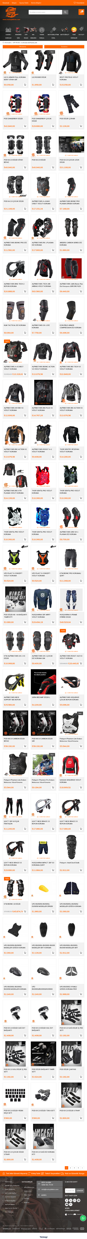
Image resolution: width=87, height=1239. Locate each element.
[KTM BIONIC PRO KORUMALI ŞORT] (71, 557)
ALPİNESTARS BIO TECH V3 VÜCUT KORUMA (70, 368)
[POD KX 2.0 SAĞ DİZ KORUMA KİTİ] (43, 1136)
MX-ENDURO (33, 36)
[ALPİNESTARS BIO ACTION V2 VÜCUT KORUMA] (71, 392)
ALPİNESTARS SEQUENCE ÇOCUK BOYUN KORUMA (69, 698)
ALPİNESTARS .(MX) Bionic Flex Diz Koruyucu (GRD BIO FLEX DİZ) (71, 285)
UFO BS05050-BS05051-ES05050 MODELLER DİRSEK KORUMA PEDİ (42, 905)
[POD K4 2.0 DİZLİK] (43, 144)
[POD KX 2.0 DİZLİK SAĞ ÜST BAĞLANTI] (15, 1012)
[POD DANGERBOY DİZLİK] (15, 103)
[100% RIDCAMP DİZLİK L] (43, 681)
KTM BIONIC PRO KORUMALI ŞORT (70, 574)
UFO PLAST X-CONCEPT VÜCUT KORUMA (13, 574)
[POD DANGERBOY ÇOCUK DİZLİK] (43, 103)
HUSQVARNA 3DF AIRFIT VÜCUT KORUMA (41, 616)
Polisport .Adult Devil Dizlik (69, 863)
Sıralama (64, 47)
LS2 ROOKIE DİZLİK (39, 77)
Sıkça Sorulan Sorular (11, 1208)
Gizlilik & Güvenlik (10, 1197)
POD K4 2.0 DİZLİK (39, 160)
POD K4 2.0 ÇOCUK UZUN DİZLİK (69, 161)
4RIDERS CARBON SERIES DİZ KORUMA (71, 244)
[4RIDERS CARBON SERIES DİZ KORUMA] (71, 227)
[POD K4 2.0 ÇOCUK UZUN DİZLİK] (71, 144)
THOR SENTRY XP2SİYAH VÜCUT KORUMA (69, 450)
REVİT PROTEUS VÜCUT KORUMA (69, 78)
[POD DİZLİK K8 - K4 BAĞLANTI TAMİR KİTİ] (15, 599)
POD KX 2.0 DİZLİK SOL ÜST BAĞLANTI (42, 1029)
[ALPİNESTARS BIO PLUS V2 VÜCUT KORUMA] (43, 392)
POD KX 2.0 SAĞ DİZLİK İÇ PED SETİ (71, 1029)
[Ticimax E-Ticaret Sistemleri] (44, 1237)
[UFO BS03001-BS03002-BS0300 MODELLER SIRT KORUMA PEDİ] (71, 929)
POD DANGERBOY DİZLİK (13, 119)
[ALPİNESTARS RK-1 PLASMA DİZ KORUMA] (43, 227)
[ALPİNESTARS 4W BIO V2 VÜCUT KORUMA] (15, 392)
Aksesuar (26, 1202)
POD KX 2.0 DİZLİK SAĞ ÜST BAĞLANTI (14, 1029)
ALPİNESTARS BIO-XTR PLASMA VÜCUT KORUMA (14, 492)
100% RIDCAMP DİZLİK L (41, 697)
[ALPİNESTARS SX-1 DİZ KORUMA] (43, 309)
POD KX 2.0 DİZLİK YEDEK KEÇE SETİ (13, 1112)
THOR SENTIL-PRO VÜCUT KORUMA (42, 492)
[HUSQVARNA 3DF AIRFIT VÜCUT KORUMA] (43, 599)
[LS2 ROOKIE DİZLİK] (43, 61)
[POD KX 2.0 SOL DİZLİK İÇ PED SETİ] (15, 1054)
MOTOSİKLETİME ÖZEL (53, 36)
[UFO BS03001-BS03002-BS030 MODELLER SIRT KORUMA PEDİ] (43, 929)
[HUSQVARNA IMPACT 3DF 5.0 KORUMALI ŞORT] (43, 847)
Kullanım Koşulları (10, 1200)
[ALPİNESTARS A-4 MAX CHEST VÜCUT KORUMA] (43, 185)
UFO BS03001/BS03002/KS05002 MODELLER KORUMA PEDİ (42, 988)
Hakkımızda (8, 1182)
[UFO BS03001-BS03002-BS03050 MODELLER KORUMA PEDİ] (15, 971)
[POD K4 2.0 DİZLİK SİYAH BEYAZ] (15, 144)
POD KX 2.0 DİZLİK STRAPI (70, 1111)
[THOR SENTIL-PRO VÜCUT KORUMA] (43, 475)
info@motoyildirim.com (50, 1189)
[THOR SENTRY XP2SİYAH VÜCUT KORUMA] (71, 433)
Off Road (26, 1198)
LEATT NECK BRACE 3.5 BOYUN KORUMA (41, 822)
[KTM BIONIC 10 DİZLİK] (15, 888)
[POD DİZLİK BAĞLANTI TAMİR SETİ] (43, 1054)
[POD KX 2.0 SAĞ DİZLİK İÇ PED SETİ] (71, 1012)
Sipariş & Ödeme (9, 1204)
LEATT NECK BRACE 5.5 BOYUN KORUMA (13, 864)
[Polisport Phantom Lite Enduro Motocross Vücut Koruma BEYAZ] (71, 723)
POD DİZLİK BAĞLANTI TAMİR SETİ (43, 1070)
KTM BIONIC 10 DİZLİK (12, 904)
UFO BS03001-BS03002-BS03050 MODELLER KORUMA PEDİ (15, 988)
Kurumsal (6, 3)
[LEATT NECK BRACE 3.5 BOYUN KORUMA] (43, 805)
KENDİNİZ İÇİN (18, 36)
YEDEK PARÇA (41, 36)
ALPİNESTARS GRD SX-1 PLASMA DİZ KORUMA (69, 533)
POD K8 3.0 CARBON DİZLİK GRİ (42, 740)
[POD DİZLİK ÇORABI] (71, 103)
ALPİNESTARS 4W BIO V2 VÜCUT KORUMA (13, 409)
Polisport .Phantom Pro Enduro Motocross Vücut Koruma (43, 781)
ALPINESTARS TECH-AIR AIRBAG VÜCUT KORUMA (41, 285)
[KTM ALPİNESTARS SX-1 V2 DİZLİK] (15, 640)
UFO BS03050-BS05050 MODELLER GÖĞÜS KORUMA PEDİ (14, 946)
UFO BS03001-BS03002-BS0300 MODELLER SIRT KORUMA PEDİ (69, 946)
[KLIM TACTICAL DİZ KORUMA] (15, 309)
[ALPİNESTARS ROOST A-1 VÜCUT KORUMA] (43, 433)
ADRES (43, 1195)
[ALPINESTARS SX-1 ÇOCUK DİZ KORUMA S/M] (43, 640)
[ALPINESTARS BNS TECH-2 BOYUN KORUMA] (15, 268)
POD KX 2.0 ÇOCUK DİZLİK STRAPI (14, 1153)
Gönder (80, 1191)
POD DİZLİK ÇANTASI (68, 1069)
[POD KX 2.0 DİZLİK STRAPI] (71, 1095)
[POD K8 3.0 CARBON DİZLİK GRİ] (43, 723)
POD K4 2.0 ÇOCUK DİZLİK (14, 201)
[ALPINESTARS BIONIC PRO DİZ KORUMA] (15, 227)
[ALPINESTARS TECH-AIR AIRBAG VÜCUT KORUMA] (43, 268)
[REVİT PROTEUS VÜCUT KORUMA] (71, 61)
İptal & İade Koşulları (10, 1193)
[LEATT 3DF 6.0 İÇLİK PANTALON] (15, 805)
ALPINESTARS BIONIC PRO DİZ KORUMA (15, 244)
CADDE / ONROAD (8, 36)
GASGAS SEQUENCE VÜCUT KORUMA (70, 781)
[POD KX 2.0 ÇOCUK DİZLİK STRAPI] (15, 1136)
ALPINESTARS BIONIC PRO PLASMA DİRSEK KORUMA (70, 202)
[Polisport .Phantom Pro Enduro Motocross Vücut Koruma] (43, 764)
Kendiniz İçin (27, 1191)
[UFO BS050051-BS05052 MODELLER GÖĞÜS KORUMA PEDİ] (71, 888)
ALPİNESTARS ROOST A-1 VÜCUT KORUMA (42, 450)
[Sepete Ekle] (25, 85)
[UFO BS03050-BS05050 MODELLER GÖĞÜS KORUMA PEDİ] (15, 929)
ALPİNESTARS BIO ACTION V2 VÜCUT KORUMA (71, 409)
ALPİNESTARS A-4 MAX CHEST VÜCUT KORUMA (41, 202)
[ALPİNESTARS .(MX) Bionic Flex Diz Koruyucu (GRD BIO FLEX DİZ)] (71, 268)
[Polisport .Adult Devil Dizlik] (71, 847)
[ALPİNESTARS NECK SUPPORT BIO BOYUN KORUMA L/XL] (15, 681)
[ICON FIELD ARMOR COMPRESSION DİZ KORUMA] (71, 309)
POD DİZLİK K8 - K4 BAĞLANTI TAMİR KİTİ (15, 616)
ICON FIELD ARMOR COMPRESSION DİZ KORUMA (70, 326)
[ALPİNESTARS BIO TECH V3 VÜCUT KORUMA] (71, 351)
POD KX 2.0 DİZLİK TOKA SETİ (43, 1111)
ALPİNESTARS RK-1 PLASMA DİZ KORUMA (42, 244)
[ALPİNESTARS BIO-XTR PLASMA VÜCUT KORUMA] (15, 475)
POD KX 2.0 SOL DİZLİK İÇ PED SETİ (15, 1070)
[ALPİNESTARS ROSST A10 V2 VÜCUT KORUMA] (71, 640)
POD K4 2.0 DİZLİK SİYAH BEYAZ (13, 161)
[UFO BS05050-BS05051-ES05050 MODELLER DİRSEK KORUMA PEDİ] (43, 888)
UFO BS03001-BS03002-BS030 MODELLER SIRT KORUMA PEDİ (43, 946)
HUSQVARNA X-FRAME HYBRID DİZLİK (68, 616)
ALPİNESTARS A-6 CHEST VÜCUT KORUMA (13, 368)
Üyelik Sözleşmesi (10, 1189)
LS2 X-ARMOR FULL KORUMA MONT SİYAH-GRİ (15, 78)
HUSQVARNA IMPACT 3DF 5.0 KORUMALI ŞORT (43, 864)
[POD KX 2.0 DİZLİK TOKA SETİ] (43, 1095)
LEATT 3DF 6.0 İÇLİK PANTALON (11, 822)
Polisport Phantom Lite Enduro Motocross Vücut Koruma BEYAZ (71, 740)
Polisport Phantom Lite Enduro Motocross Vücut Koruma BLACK (15, 781)
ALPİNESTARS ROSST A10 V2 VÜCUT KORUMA (71, 657)
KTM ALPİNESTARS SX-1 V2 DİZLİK (14, 657)
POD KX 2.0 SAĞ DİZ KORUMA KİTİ (43, 1153)
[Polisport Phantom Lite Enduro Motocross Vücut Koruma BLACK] (15, 764)
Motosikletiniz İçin (29, 1187)
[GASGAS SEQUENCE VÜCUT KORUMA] (71, 764)
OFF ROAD (26, 36)
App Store (70, 1214)
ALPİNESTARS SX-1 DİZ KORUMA (41, 326)
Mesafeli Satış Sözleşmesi (12, 1185)
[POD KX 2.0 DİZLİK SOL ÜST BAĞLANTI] (43, 1012)
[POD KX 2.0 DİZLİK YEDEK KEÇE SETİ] (15, 1095)
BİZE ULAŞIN (47, 1183)
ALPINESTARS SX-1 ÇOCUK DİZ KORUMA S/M (42, 657)
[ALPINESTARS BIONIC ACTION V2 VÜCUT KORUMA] (43, 351)
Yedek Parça (27, 1195)
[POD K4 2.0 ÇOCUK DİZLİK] (15, 185)
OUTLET (81, 34)
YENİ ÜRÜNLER (74, 36)
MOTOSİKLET (64, 34)
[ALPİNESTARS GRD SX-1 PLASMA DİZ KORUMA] (71, 516)
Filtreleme (22, 47)
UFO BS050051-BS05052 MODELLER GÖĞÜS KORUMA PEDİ (70, 905)
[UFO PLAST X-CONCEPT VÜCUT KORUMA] (15, 557)
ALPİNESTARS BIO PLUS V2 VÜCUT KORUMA (42, 409)
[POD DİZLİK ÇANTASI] (71, 1054)
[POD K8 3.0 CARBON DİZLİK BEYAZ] (15, 723)
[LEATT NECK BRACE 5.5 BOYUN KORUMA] (15, 847)
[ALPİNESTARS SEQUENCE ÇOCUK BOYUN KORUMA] (71, 681)
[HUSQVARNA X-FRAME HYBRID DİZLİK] (71, 599)
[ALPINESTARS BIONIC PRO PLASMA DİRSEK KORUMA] (71, 185)
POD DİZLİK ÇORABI (67, 119)
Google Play (80, 1214)
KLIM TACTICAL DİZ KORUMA (15, 325)
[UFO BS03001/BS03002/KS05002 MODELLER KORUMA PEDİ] (43, 971)
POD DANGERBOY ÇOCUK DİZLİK (41, 120)
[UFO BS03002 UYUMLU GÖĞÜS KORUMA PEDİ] (71, 971)
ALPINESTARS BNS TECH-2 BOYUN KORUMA (14, 285)
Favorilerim (80, 3)
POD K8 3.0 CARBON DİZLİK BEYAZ (14, 740)
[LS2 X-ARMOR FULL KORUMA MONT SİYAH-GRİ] (15, 61)
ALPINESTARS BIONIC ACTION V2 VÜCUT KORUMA (43, 368)
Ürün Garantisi (9, 1212)
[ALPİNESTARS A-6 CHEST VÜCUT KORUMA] (15, 351)
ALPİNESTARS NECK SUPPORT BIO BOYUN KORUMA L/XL (12, 698)
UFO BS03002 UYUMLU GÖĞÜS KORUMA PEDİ (68, 988)
